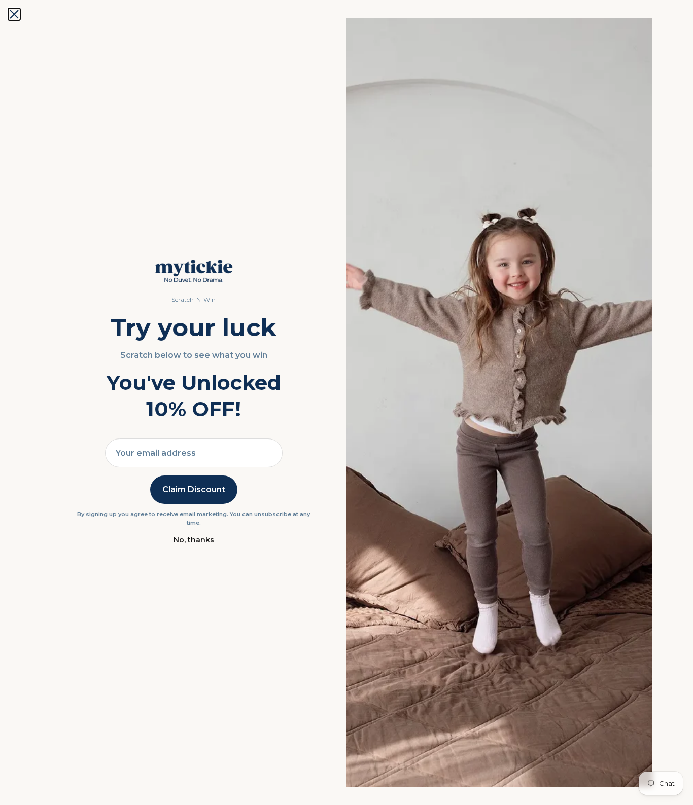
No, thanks (194, 539)
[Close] (14, 14)
